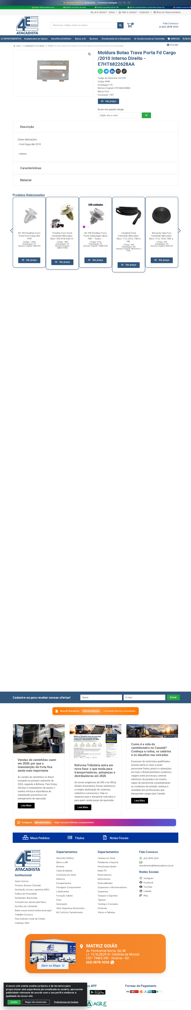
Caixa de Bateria (64, 870)
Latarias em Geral (106, 858)
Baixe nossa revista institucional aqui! (33, 910)
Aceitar (14, 1002)
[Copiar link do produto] (124, 71)
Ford (107, 91)
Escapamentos (63, 883)
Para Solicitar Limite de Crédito (30, 918)
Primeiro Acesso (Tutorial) (28, 885)
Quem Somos (22, 881)
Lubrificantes (62, 891)
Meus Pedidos (40, 838)
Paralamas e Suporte (108, 862)
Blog (145, 895)
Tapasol (101, 900)
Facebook (148, 882)
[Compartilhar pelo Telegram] (106, 71)
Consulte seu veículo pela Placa (30, 902)
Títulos (79, 838)
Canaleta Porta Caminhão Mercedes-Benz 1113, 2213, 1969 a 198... (129, 237)
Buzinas (60, 866)
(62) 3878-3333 (170, 26)
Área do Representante (169, 12)
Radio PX (102, 870)
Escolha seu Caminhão (26, 906)
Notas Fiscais (118, 838)
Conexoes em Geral (66, 875)
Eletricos (60, 879)
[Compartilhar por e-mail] (118, 71)
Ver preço (110, 101)
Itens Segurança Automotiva (70, 908)
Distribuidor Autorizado (26, 898)
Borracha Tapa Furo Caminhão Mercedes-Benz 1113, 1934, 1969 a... (161, 236)
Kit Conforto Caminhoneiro (69, 912)
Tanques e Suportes (107, 895)
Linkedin (147, 891)
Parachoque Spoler (107, 866)
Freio (58, 900)
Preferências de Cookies (66, 1002)
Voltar (173, 45)
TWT (111, 95)
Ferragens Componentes (68, 887)
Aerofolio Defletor (65, 858)
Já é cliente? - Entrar (104, 12)
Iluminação (61, 904)
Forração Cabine (64, 895)
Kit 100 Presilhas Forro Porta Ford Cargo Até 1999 (29, 236)
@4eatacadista (43, 822)
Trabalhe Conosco (24, 914)
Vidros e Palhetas (106, 912)
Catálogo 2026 (22, 923)
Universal (102, 908)
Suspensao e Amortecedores (112, 887)
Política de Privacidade (26, 893)
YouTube (147, 887)
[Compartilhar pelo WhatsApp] (100, 71)
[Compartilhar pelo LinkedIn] (112, 71)
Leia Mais (26, 805)
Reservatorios (104, 875)
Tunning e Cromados (108, 904)
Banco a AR (62, 862)
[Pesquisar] (120, 25)
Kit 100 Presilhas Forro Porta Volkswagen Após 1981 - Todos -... (95, 236)
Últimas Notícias (91, 711)
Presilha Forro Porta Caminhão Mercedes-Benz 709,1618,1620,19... (62, 236)
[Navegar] (11, 230)
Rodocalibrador (105, 883)
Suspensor (103, 891)
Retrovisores (104, 879)
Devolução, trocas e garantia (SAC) (32, 889)
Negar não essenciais (36, 1002)
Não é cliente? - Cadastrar (135, 12)
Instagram (148, 878)
